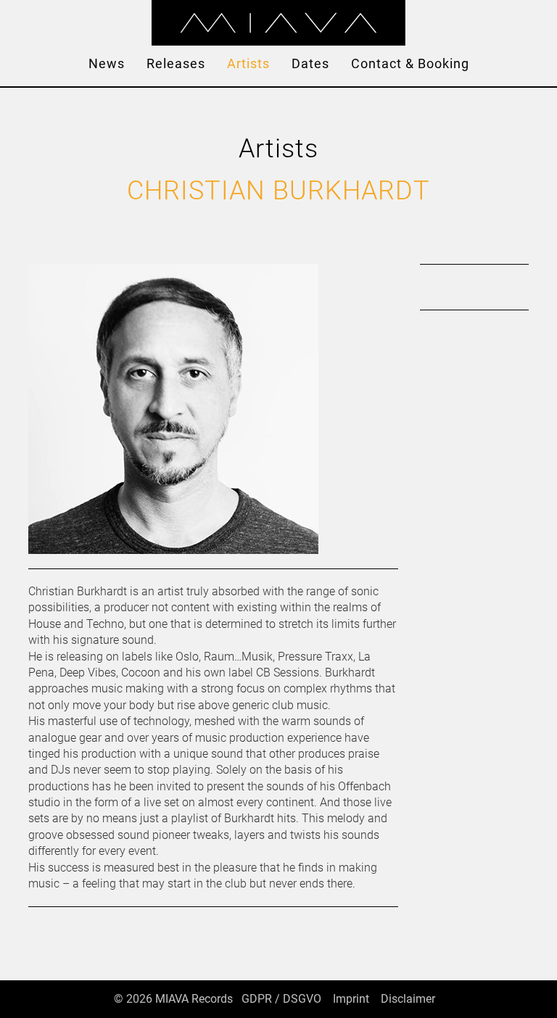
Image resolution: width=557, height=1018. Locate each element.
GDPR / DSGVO (281, 999)
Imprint (351, 999)
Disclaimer (408, 999)
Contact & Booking (410, 63)
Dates (310, 63)
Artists (248, 63)
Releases (176, 63)
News (106, 63)
